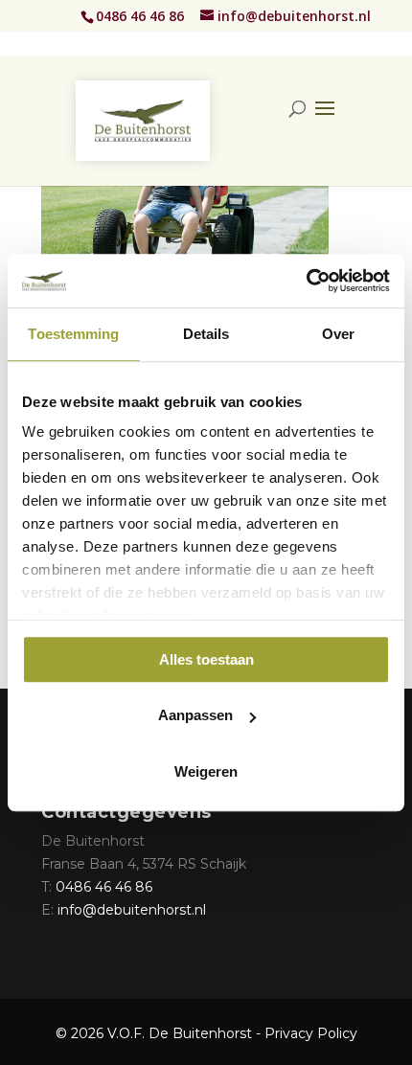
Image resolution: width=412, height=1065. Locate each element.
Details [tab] (206, 334)
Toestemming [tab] (73, 334)
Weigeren (206, 771)
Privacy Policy (310, 1033)
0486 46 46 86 (142, 16)
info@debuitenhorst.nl (131, 909)
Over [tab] (338, 334)
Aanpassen (195, 715)
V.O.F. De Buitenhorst (179, 1033)
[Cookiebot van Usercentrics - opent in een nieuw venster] (306, 280)
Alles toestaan (206, 659)
